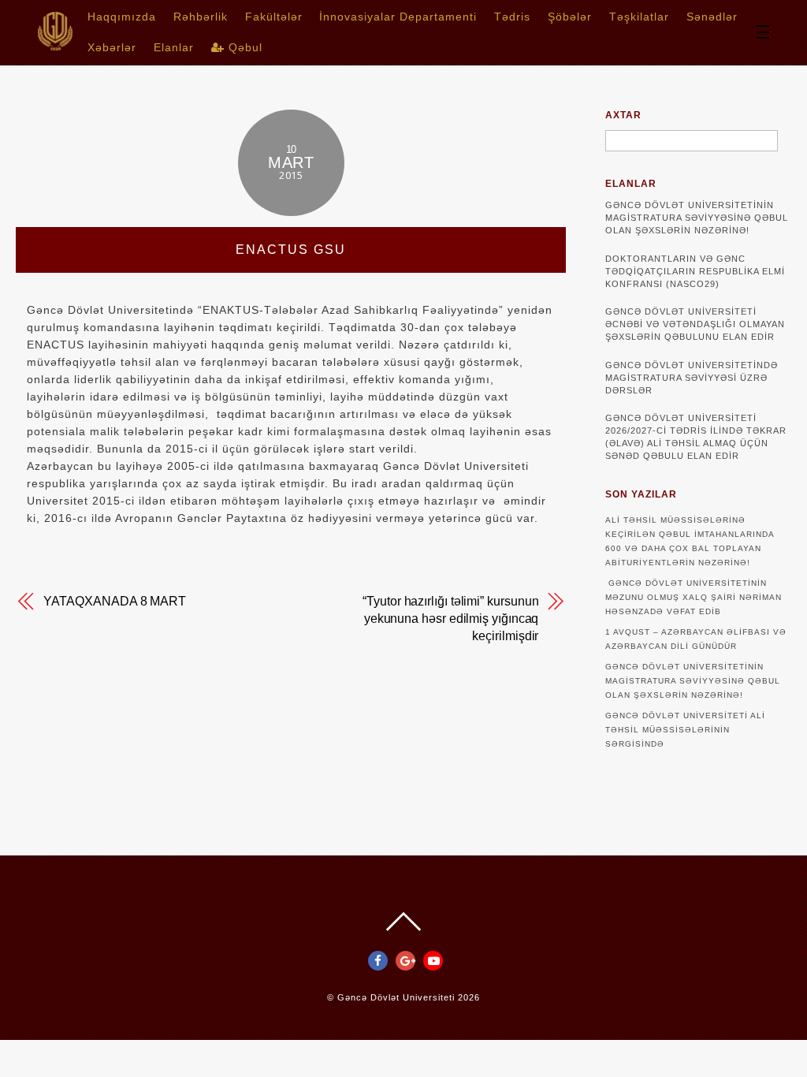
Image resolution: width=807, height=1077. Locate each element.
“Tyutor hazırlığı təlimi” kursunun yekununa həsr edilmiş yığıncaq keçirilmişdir (450, 618)
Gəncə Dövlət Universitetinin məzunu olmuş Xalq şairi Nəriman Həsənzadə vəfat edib (693, 597)
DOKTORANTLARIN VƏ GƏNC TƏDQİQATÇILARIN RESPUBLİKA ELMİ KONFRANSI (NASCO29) (695, 271)
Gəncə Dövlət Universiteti (396, 997)
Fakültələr (274, 16)
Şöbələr (570, 16)
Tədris (512, 16)
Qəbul (243, 47)
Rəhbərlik (200, 16)
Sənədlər (712, 16)
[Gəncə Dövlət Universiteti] (55, 45)
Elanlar (174, 47)
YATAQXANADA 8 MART (114, 601)
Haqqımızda (121, 16)
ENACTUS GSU (291, 249)
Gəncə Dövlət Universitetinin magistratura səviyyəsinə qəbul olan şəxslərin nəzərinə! (696, 217)
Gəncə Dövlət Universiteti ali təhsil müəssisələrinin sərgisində (685, 729)
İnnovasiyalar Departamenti (398, 16)
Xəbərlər (111, 47)
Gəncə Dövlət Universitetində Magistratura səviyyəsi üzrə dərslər (691, 377)
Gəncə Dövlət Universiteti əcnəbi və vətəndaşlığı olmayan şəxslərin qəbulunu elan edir (695, 324)
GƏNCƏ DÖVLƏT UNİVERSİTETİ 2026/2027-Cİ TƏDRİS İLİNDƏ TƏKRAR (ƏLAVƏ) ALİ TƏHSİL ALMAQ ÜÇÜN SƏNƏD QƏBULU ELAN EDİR (696, 436)
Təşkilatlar (639, 16)
